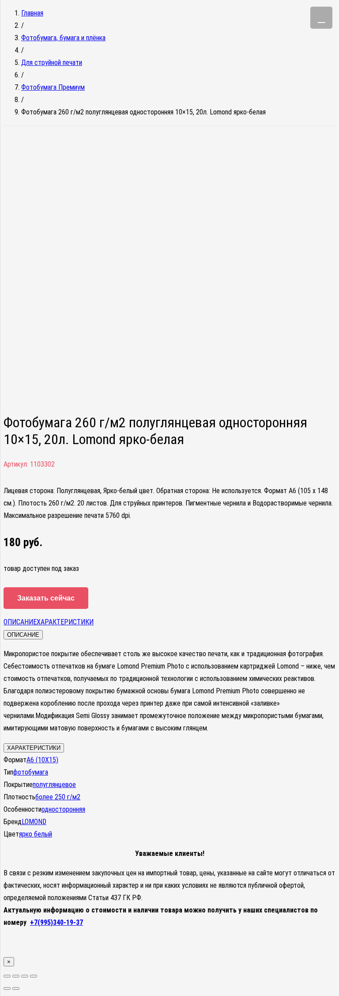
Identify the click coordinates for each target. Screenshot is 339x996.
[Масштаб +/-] (33, 976)
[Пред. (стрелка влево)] (7, 988)
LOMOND (34, 821)
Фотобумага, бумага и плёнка (63, 38)
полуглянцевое (54, 784)
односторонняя (63, 809)
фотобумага (30, 772)
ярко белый (35, 834)
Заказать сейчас (46, 598)
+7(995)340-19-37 (56, 922)
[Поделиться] (15, 976)
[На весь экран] (24, 976)
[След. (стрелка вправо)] (15, 988)
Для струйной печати (51, 62)
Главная (32, 13)
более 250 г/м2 (57, 797)
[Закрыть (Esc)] (7, 976)
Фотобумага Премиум (53, 87)
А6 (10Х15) (42, 760)
